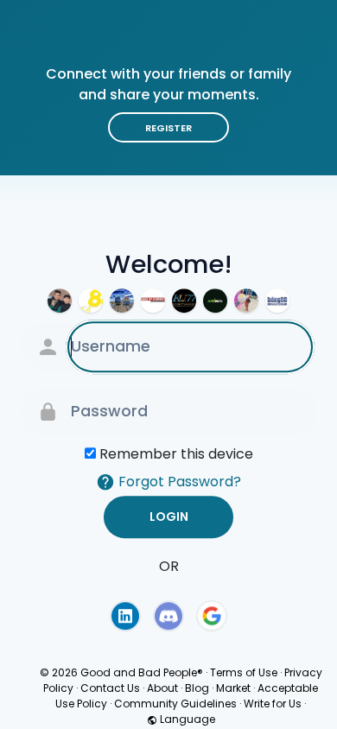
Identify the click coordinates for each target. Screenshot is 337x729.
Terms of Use (243, 672)
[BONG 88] (277, 300)
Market (233, 688)
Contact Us (110, 688)
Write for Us (273, 703)
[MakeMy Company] (153, 300)
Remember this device (176, 454)
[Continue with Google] (211, 615)
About (162, 688)
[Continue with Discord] (168, 615)
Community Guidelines (175, 703)
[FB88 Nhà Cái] (91, 300)
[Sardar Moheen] (60, 300)
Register (168, 128)
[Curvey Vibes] (246, 300)
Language (186, 719)
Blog (197, 688)
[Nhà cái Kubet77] (184, 300)
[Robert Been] (122, 300)
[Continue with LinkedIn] (125, 615)
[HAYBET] (215, 300)
